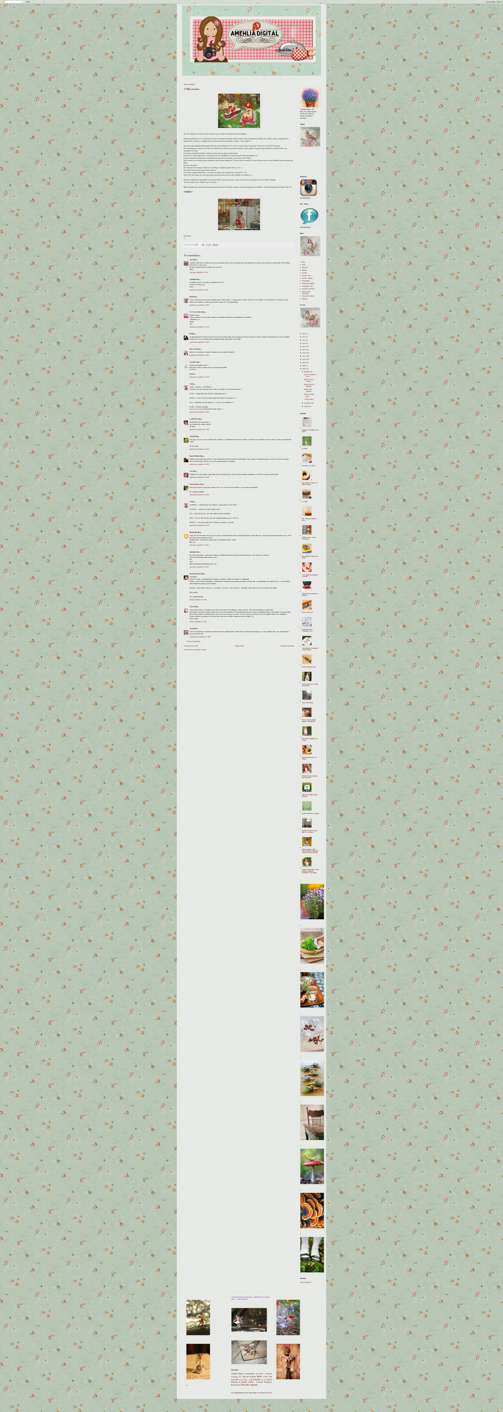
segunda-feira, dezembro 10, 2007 (200, 637)
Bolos (304, 265)
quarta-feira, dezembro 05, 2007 (199, 305)
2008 (304, 366)
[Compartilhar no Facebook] (214, 245)
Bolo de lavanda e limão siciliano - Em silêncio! (309, 720)
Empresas (305, 299)
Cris (191, 471)
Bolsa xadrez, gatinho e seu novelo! (309, 739)
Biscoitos (305, 267)
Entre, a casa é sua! (307, 612)
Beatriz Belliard (195, 456)
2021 (304, 337)
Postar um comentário (193, 641)
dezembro (307, 372)
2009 (304, 362)
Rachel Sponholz (195, 574)
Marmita (264, 1380)
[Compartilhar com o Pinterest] (217, 245)
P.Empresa (268, 1382)
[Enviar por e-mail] (207, 245)
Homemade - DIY (307, 286)
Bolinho (253, 1376)
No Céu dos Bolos (195, 312)
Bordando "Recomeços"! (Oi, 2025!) (310, 430)
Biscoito (246, 1376)
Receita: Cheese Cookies (309, 380)
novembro (307, 403)
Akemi (192, 628)
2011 (304, 356)
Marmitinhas (306, 281)
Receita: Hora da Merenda (309, 385)
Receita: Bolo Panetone (308, 390)
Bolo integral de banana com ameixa (310, 557)
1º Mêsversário (308, 399)
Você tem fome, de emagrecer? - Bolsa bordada (310, 649)
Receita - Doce (306, 275)
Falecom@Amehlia (308, 296)
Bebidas (304, 270)
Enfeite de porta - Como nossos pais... (308, 538)
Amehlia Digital (237, 1373)
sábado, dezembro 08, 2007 (198, 600)
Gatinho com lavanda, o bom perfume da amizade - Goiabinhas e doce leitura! (310, 871)
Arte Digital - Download (263, 1374)
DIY (237, 1379)
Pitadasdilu (193, 532)
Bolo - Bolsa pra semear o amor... (309, 519)
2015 (304, 343)
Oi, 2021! (304, 448)
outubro (306, 406)
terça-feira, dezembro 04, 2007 (199, 272)
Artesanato (234, 1377)
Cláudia (192, 436)
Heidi (191, 297)
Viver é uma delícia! (307, 703)
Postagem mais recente (191, 646)
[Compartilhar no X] (212, 245)
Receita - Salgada (307, 278)
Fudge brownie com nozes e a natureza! (310, 594)
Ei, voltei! (304, 501)
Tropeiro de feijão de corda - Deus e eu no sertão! (310, 831)
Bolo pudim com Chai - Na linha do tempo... (309, 483)
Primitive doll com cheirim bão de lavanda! (309, 776)
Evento (241, 1380)
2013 (304, 350)
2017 (304, 340)
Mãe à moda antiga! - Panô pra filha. (309, 795)
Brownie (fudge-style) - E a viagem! (309, 758)
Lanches (304, 273)
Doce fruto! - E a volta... (309, 466)
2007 (304, 369)
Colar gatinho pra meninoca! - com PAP (310, 575)
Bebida (240, 1377)
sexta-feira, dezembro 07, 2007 (199, 545)
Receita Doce (236, 1385)
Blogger (269, 1393)
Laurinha (193, 362)
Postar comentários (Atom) (197, 649)
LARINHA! (194, 419)
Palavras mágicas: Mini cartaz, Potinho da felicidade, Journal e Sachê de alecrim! (310, 850)
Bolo (259, 1376)
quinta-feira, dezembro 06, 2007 (199, 449)
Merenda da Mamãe (308, 283)
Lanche (257, 1379)
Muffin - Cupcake (255, 1382)
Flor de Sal (193, 349)
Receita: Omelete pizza (309, 395)
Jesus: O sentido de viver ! (310, 375)
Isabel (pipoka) (195, 484)
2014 (304, 346)
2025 (304, 334)
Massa (269, 1379)
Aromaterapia (249, 1373)
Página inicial (239, 646)
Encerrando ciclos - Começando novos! (307, 630)
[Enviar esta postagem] (202, 245)
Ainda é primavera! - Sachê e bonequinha (310, 684)
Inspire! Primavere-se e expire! (310, 813)
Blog (303, 262)
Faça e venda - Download (306, 292)
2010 (304, 359)
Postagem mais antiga (287, 646)
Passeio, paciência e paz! (309, 667)
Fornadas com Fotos (308, 289)
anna (191, 259)
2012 (304, 353)
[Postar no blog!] (209, 245)
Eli (190, 334)
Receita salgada (249, 1384)
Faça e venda (248, 1380)
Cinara (192, 606)
